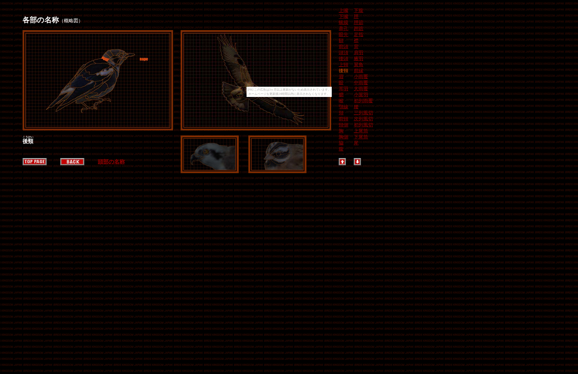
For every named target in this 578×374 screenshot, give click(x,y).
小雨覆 (361, 76)
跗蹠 (358, 28)
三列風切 (363, 112)
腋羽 (358, 58)
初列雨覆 (363, 100)
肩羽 (358, 52)
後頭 (343, 58)
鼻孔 (343, 28)
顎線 (343, 106)
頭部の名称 (111, 162)
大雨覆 (361, 88)
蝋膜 (343, 22)
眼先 (343, 34)
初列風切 (363, 124)
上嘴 (343, 10)
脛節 (358, 22)
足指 (358, 34)
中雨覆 (361, 82)
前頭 (343, 46)
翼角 (358, 64)
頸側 (343, 124)
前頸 (343, 118)
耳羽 (343, 88)
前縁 (358, 70)
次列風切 (363, 118)
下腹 (358, 10)
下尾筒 (361, 136)
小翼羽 (361, 94)
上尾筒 (361, 130)
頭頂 (343, 52)
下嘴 (343, 16)
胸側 (343, 136)
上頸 (343, 64)
